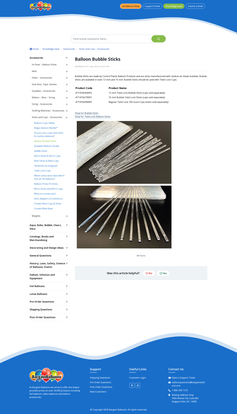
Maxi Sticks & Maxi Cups (46, 160)
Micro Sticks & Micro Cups (47, 155)
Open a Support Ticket (183, 377)
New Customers (98, 391)
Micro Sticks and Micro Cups (48, 188)
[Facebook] (131, 385)
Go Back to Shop (130, 6)
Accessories (69, 48)
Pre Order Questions (100, 382)
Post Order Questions (101, 387)
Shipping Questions (100, 377)
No (150, 273)
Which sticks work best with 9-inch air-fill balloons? (49, 177)
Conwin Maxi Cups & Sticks (47, 203)
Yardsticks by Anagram (45, 165)
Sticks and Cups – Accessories (94, 48)
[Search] (158, 38)
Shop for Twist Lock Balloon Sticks (92, 116)
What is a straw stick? (45, 193)
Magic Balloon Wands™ (46, 127)
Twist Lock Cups (42, 170)
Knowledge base (174, 6)
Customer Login (137, 377)
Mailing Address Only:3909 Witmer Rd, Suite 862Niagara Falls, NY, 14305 (185, 398)
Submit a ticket (195, 6)
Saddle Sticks (40, 150)
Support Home (152, 6)
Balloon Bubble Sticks (45, 141)
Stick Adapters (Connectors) (48, 198)
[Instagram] (137, 385)
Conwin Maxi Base (43, 208)
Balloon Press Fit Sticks (46, 183)
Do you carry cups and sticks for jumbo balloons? (48, 134)
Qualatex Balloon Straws (46, 146)
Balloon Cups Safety (44, 122)
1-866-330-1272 (180, 390)
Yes (165, 273)
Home (36, 48)
